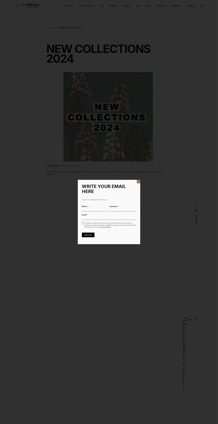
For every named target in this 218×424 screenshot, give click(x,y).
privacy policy (106, 227)
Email (85, 215)
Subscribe (88, 235)
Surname (114, 206)
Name (85, 206)
